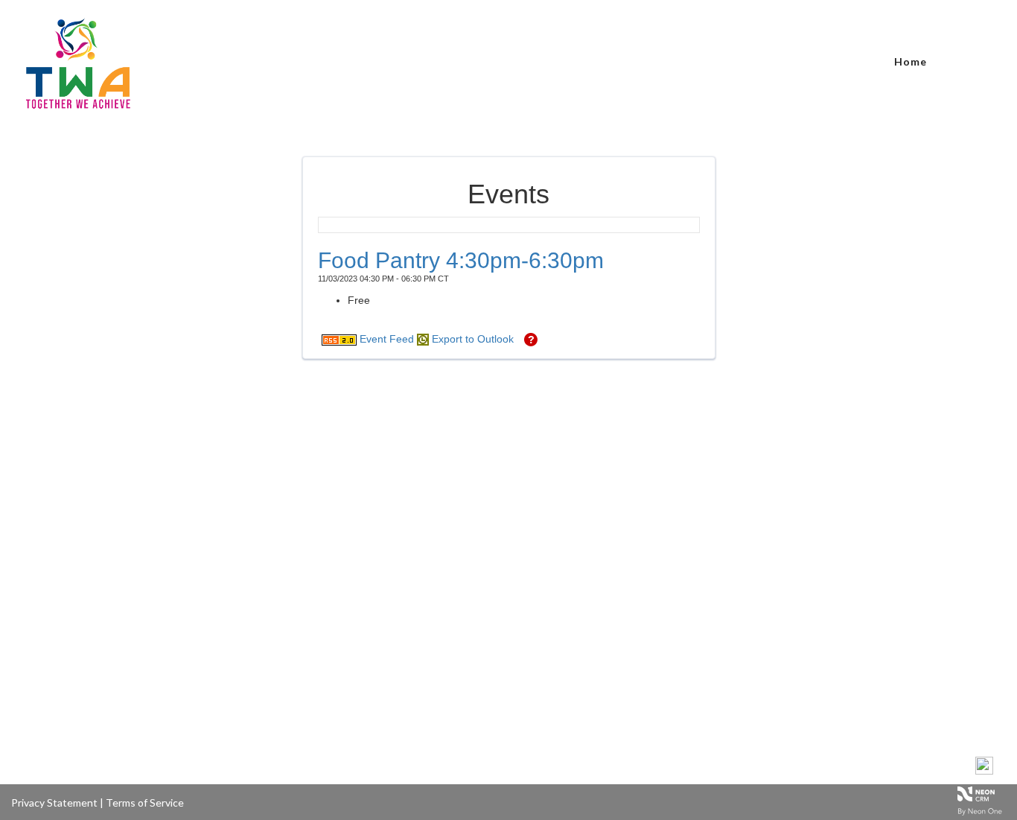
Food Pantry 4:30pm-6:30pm (461, 260)
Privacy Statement (54, 802)
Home (910, 61)
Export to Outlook (471, 339)
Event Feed (385, 339)
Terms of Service (145, 802)
